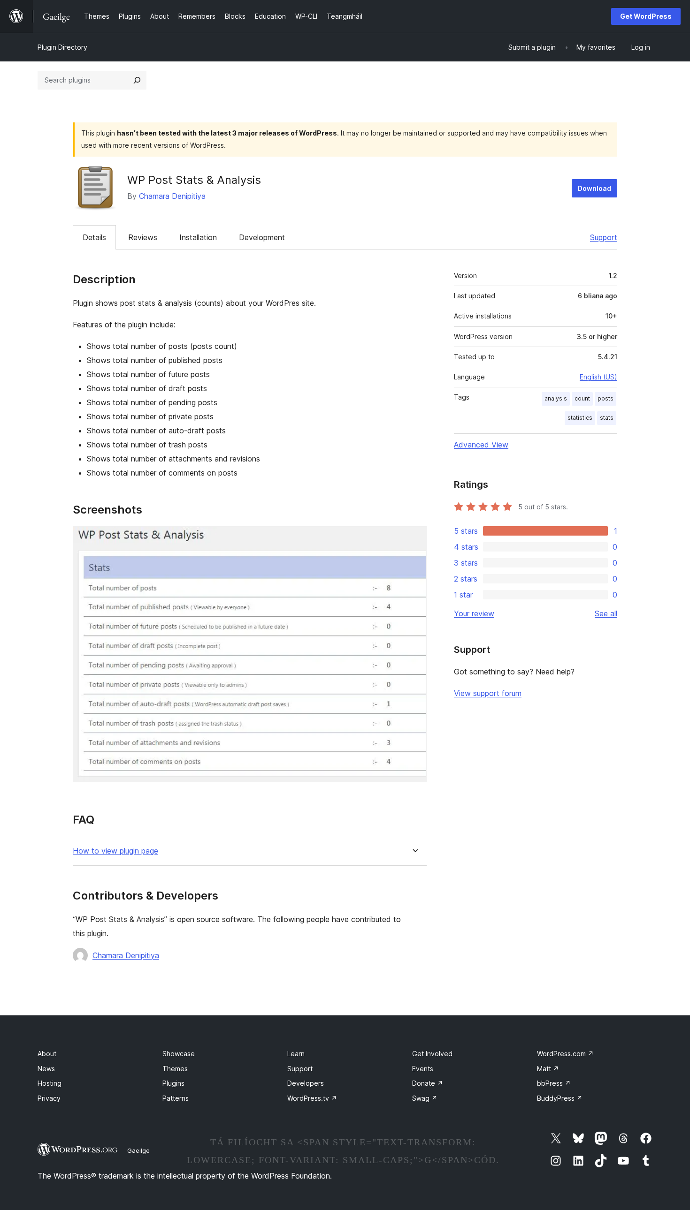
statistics (579, 417)
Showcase (178, 1054)
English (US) (598, 377)
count (582, 398)
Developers (305, 1083)
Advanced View (481, 444)
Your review (474, 613)
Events (422, 1069)
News (46, 1069)
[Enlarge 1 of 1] (414, 539)
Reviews (142, 237)
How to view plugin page (115, 851)
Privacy (49, 1098)
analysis (555, 398)
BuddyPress (560, 1098)
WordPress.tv (312, 1098)
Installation (198, 237)
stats (606, 417)
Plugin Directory (62, 47)
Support (603, 237)
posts (605, 398)
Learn (296, 1054)
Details (94, 237)
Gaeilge (138, 1150)
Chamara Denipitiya (172, 196)
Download (594, 188)
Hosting (49, 1083)
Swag (424, 1098)
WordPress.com (565, 1054)
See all (606, 613)
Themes (175, 1069)
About (47, 1054)
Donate (427, 1083)
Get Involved (432, 1054)
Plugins (173, 1083)
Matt (548, 1069)
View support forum (487, 693)
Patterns (175, 1098)
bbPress (554, 1083)
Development (262, 237)
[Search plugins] (137, 80)
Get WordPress (646, 16)
